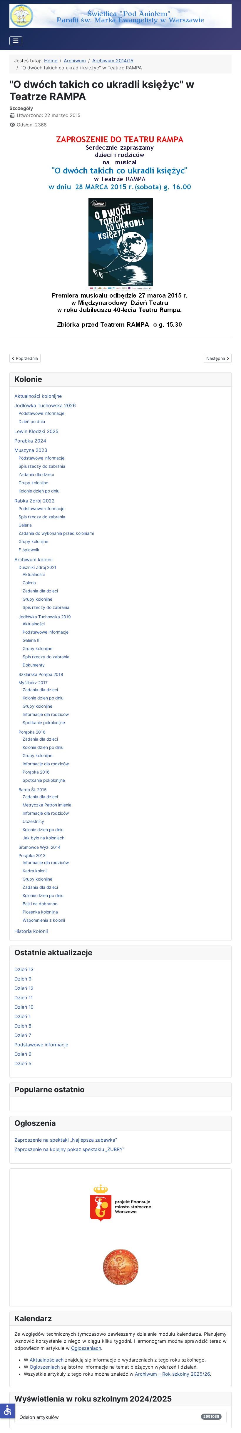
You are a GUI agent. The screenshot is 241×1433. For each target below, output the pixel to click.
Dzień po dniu (32, 421)
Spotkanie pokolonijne (44, 722)
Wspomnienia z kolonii (44, 920)
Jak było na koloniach (43, 837)
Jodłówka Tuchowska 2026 (45, 405)
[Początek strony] (230, 1422)
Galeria (25, 524)
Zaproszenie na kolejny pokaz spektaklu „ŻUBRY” (69, 1149)
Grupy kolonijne (33, 482)
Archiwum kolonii (33, 559)
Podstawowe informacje (41, 413)
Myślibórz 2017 (33, 682)
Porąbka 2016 (32, 731)
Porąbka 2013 (32, 855)
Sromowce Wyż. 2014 (40, 847)
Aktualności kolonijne (38, 396)
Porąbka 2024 (30, 441)
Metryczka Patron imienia (47, 804)
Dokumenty (34, 664)
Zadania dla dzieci (36, 474)
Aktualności (34, 574)
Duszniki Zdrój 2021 (37, 567)
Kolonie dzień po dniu (39, 490)
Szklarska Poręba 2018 (41, 674)
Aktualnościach (46, 1360)
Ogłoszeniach (86, 1348)
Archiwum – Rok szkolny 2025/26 (172, 1374)
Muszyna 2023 (30, 450)
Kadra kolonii (35, 870)
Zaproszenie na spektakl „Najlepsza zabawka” (65, 1140)
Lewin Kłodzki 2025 (36, 431)
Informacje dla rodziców (46, 714)
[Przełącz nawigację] (15, 40)
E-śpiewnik (29, 549)
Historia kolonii (31, 931)
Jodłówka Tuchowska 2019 (45, 616)
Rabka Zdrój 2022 (34, 501)
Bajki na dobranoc (40, 903)
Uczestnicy (33, 821)
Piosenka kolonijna (40, 911)
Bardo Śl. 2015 (33, 789)
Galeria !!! (32, 640)
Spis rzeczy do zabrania (42, 466)
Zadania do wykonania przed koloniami (56, 533)
